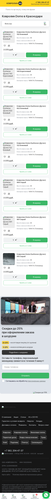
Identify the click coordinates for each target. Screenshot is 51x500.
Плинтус (25, 442)
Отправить (25, 376)
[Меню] (3, 3)
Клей (5, 442)
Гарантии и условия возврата (13, 421)
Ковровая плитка (20, 432)
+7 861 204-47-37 (42, 2)
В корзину (37, 55)
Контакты (32, 425)
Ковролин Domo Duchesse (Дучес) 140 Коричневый (31, 70)
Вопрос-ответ (43, 425)
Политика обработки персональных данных (27, 474)
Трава (43, 437)
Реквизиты (23, 425)
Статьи (23, 417)
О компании (6, 417)
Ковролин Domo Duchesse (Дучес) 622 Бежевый (31, 107)
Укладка (39, 421)
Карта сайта (6, 474)
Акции (16, 417)
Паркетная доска (9, 437)
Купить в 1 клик (25, 61)
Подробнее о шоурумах (18, 352)
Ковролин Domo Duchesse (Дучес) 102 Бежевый (31, 33)
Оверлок (30, 421)
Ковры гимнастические (28, 437)
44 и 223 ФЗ (33, 417)
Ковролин (7, 432)
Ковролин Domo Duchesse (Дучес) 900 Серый (31, 181)
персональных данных (37, 381)
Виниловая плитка (38, 432)
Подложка (14, 442)
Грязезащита (37, 442)
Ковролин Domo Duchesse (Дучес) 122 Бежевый (31, 144)
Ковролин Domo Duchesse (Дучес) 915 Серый (31, 255)
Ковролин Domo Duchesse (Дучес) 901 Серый (31, 218)
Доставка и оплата (9, 425)
